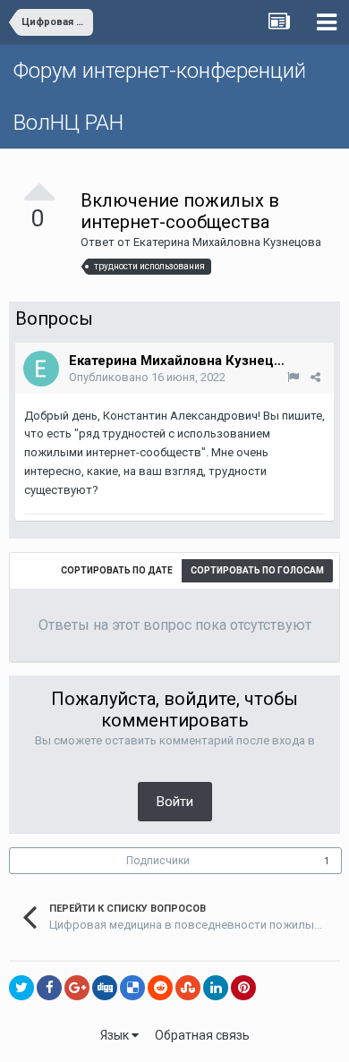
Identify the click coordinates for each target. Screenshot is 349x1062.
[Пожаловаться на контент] (293, 377)
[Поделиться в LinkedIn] (215, 987)
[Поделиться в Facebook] (49, 987)
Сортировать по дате (117, 570)
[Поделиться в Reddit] (160, 987)
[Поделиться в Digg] (104, 987)
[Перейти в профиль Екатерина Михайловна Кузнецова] (41, 369)
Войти (175, 802)
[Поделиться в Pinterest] (243, 987)
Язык (116, 1035)
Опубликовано (147, 377)
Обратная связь (202, 1035)
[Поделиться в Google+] (76, 987)
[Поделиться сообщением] (315, 377)
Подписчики (158, 860)
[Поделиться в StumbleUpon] (187, 987)
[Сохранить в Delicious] (132, 987)
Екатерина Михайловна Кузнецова (227, 242)
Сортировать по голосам (257, 570)
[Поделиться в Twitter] (21, 987)
